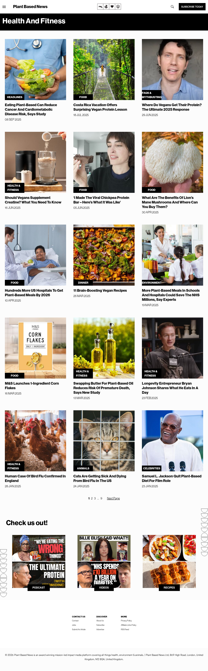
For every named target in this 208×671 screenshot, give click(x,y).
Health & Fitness (13, 188)
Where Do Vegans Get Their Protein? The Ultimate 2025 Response (172, 107)
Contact (75, 620)
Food (83, 97)
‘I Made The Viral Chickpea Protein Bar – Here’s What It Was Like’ (101, 199)
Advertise (100, 629)
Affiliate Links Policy (128, 625)
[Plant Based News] (4, 7)
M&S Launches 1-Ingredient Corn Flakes (32, 385)
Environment (151, 282)
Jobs (74, 625)
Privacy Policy (126, 620)
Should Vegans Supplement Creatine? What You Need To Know (33, 199)
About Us (100, 620)
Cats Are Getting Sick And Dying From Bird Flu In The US (99, 478)
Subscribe (100, 625)
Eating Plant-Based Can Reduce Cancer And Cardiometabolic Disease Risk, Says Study (31, 109)
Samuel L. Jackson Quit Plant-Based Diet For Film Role (171, 478)
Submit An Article (79, 629)
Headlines (14, 97)
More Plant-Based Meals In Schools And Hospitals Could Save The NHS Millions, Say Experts (171, 295)
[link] (109, 7)
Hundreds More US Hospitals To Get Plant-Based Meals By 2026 (34, 292)
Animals (83, 468)
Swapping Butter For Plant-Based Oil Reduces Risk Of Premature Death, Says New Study (103, 388)
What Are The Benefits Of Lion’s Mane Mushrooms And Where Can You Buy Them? (170, 202)
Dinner (83, 282)
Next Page (113, 498)
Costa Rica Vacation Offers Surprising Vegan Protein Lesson (100, 107)
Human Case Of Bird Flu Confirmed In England (35, 478)
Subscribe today (192, 6)
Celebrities (151, 468)
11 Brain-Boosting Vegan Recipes (100, 290)
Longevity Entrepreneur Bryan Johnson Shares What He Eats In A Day (170, 388)
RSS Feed (125, 629)
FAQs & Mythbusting (151, 95)
